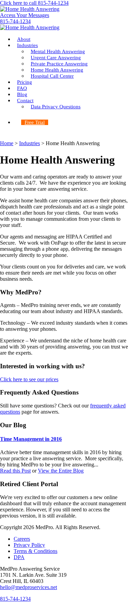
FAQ (22, 88)
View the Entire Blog (61, 471)
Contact (25, 100)
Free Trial (35, 122)
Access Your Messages (24, 15)
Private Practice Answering (59, 63)
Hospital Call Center (52, 76)
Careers (22, 539)
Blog (22, 94)
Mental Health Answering (58, 51)
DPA (19, 557)
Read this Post (15, 471)
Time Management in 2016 (31, 439)
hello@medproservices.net (28, 587)
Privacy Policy (29, 545)
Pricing (24, 82)
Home (6, 143)
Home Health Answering (57, 70)
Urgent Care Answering (56, 57)
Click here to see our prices (29, 379)
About (23, 39)
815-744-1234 (15, 21)
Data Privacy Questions (56, 106)
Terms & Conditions (35, 551)
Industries (27, 45)
